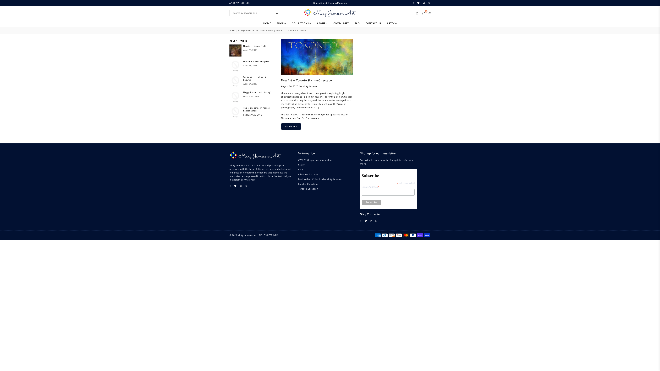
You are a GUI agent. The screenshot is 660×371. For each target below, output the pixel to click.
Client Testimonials (308, 174)
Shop (280, 23)
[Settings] (428, 12)
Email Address (370, 187)
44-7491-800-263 (241, 3)
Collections (300, 23)
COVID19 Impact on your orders (315, 160)
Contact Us (373, 23)
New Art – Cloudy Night (254, 45)
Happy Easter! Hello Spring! (257, 92)
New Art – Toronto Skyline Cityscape (306, 80)
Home (267, 23)
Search (301, 164)
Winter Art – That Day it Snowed (254, 78)
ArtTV (391, 23)
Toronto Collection (308, 188)
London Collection (308, 184)
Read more (291, 126)
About (321, 23)
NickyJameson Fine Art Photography (255, 30)
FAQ (357, 23)
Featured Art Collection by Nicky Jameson (320, 179)
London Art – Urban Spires (256, 61)
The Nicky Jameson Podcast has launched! (257, 109)
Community (341, 23)
